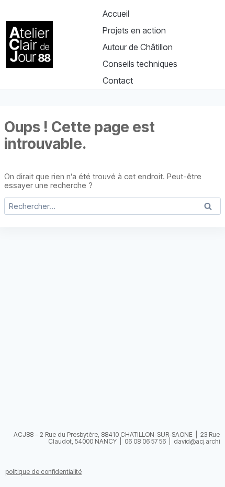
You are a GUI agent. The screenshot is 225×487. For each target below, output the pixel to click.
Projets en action (134, 30)
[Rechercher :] (112, 206)
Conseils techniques (140, 64)
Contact (118, 80)
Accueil (116, 13)
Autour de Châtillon (138, 47)
